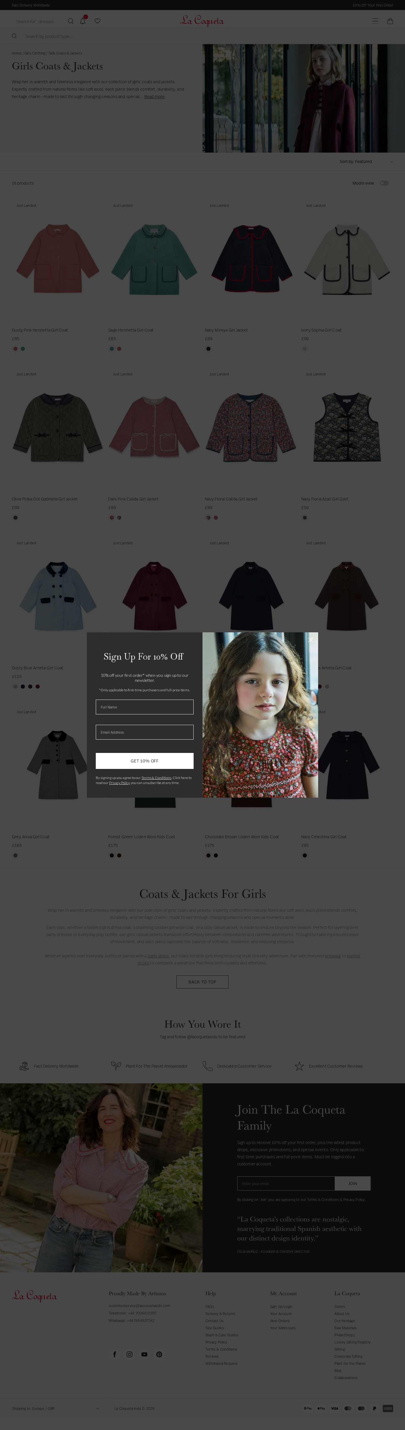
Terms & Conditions (156, 777)
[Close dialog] (310, 640)
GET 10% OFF (145, 761)
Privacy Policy (119, 782)
